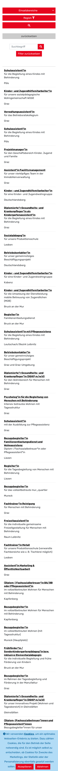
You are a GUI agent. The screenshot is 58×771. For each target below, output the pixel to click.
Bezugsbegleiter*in (16, 486)
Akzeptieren (25, 766)
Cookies (29, 733)
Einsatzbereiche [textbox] (28, 10)
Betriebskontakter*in (17, 252)
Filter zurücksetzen (29, 53)
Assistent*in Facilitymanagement (24, 170)
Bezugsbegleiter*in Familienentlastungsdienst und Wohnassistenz (23, 442)
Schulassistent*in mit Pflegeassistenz (27, 331)
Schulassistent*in (15, 70)
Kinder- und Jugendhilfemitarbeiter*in (28, 91)
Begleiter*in (11, 314)
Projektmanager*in (15, 149)
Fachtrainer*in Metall (17, 544)
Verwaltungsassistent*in (19, 111)
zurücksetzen (29, 36)
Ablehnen (42, 766)
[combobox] (29, 11)
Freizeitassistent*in (16, 520)
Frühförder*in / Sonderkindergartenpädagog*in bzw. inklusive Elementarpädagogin (26, 652)
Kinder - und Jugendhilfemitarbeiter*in (28, 190)
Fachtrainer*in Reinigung (19, 503)
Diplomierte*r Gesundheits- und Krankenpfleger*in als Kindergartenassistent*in (23, 211)
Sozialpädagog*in (15, 235)
